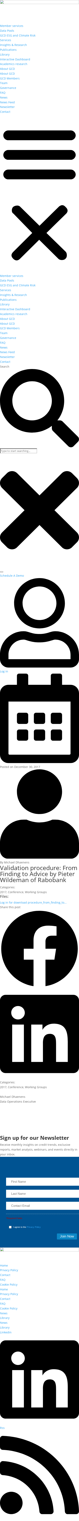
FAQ (2, 93)
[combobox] (18, 450)
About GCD (7, 69)
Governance (8, 88)
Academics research (13, 64)
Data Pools (7, 31)
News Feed (7, 102)
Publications (8, 50)
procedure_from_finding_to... (33, 902)
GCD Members (10, 78)
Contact (5, 112)
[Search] (1, 571)
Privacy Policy (34, 1227)
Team (3, 83)
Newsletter (7, 107)
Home (4, 1265)
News (3, 97)
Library (5, 54)
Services (5, 40)
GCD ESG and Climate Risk (17, 35)
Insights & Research (13, 45)
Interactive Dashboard (15, 59)
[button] (39, 193)
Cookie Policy (8, 1284)
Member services (11, 26)
